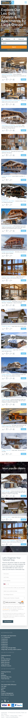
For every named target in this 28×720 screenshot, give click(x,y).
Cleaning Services (6, 655)
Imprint (2, 717)
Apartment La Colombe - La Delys (11, 125)
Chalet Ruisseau (6, 425)
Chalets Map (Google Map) (8, 647)
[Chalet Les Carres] (14, 340)
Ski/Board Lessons (6, 665)
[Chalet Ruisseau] (14, 416)
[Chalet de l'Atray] (14, 167)
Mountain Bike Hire (6, 677)
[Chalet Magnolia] (14, 365)
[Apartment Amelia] (14, 65)
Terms (20, 715)
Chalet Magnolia (6, 374)
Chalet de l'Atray (6, 176)
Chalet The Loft (6, 450)
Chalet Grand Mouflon (8, 252)
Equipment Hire (5, 660)
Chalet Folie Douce (7, 226)
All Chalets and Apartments (8, 635)
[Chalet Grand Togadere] (14, 267)
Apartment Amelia (7, 74)
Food (2, 657)
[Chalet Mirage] (14, 390)
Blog (2, 689)
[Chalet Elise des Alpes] (14, 192)
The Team (3, 686)
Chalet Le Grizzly (6, 301)
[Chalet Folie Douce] (14, 216)
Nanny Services (5, 662)
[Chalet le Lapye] (14, 317)
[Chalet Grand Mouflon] (14, 243)
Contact (3, 691)
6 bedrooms (4, 644)
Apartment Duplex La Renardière (11, 100)
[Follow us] (2, 701)
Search (14, 47)
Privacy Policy (14, 715)
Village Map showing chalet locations (11, 649)
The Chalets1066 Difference (8, 684)
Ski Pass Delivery (5, 659)
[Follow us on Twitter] (5, 701)
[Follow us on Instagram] (8, 701)
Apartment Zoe (6, 151)
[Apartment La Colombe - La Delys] (14, 116)
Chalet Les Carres (7, 349)
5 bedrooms (4, 642)
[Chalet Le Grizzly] (14, 292)
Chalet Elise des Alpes (8, 201)
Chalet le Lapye (6, 326)
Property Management (7, 693)
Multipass (3, 675)
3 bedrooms (4, 639)
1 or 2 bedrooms (5, 637)
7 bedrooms (4, 646)
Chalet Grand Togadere (8, 276)
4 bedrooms (4, 641)
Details (23, 79)
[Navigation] (25, 2)
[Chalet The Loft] (14, 441)
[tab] (14, 50)
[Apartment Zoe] (14, 142)
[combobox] (6, 584)
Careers (3, 688)
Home (2, 715)
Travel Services (5, 664)
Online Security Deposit (7, 695)
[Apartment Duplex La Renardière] (14, 91)
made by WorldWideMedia (12, 717)
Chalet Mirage (6, 399)
